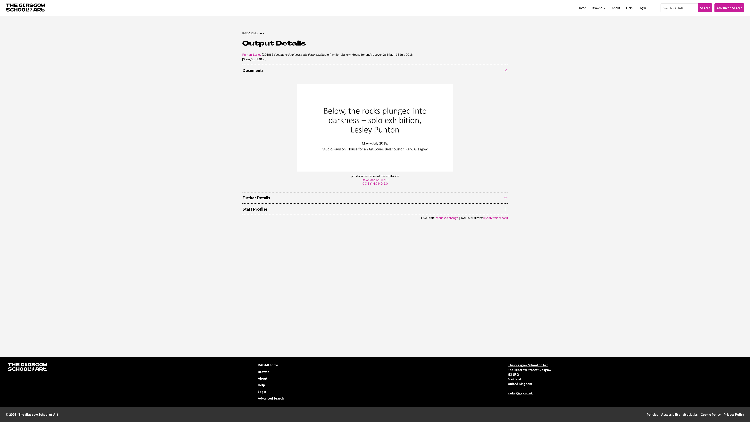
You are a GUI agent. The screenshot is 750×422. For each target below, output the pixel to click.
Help (629, 8)
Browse (597, 8)
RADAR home (268, 365)
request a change (447, 218)
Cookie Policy (711, 414)
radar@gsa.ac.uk (520, 393)
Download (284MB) (375, 179)
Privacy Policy (734, 414)
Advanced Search (729, 8)
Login (642, 8)
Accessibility (670, 414)
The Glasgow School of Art (528, 365)
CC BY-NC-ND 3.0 (375, 183)
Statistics (690, 414)
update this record (495, 218)
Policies (652, 414)
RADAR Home (252, 33)
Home (582, 8)
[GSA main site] (25, 8)
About (616, 8)
